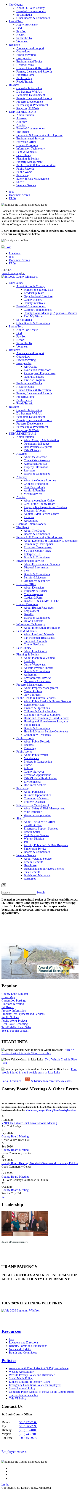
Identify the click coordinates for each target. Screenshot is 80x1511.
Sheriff (20, 182)
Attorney (21, 121)
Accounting (31, 520)
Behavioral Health (34, 704)
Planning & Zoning (27, 158)
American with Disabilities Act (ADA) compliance (38, 1368)
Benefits (28, 614)
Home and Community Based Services (46, 718)
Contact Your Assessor (37, 460)
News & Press (32, 694)
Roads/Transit (24, 81)
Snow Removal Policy (22, 1388)
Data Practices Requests (38, 447)
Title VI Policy (32, 450)
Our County (16, 4)
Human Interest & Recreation (33, 68)
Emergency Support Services (41, 828)
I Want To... (16, 21)
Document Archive (35, 785)
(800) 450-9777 (28, 1437)
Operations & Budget (36, 443)
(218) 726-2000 (28, 1422)
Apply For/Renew (27, 24)
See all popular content (14, 1030)
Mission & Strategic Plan (38, 289)
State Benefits (32, 872)
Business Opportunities (37, 795)
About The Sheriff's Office (39, 821)
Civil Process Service (36, 835)
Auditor (20, 125)
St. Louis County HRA (37, 550)
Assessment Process (35, 463)
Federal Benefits (33, 862)
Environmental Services (30, 138)
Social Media (24, 14)
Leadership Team (34, 293)
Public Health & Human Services (35, 165)
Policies (28, 768)
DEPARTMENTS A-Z (22, 111)
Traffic (28, 764)
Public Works (24, 171)
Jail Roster (7, 1007)
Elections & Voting (35, 510)
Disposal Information (36, 567)
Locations (14, 253)
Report (20, 34)
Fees (26, 570)
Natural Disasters (34, 376)
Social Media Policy (21, 1378)
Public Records (25, 168)
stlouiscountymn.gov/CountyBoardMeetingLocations (51, 1110)
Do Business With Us (29, 91)
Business (14, 84)
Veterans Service (26, 185)
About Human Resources (39, 607)
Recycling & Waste (27, 108)
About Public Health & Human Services (47, 701)
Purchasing (22, 175)
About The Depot (34, 530)
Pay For (21, 31)
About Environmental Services (42, 564)
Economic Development (30, 95)
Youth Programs (33, 594)
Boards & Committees (37, 473)
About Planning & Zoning (39, 657)
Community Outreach (36, 798)
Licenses (29, 517)
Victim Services (33, 493)
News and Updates (20, 1349)
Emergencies (23, 58)
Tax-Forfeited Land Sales (16, 1027)
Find (19, 28)
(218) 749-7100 (28, 1434)
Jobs (11, 191)
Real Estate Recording (14, 1023)
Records (28, 744)
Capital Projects (33, 691)
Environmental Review (37, 677)
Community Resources (37, 734)
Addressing (30, 674)
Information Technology (30, 148)
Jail (26, 841)
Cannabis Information (29, 88)
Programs (29, 470)
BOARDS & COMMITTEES (42, 600)
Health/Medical (25, 64)
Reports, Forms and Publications (28, 1345)
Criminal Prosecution (36, 483)
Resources (30, 878)
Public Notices (10, 1017)
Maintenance (31, 758)
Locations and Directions (23, 1342)
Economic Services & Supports (42, 714)
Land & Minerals (26, 151)
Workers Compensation (37, 815)
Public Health (32, 724)
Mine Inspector (32, 811)
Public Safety (24, 78)
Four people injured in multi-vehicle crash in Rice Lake (39, 1071)
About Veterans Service (38, 858)
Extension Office (26, 141)
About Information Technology (42, 627)
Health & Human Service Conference (46, 731)
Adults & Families (34, 490)
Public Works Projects (14, 1020)
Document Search (19, 195)
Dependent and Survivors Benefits (44, 868)
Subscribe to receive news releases (50, 1081)
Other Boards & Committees (33, 18)
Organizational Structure (38, 296)
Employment (31, 611)
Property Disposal (34, 801)
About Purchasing (34, 791)
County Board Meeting (15, 1136)
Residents (14, 44)
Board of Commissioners (31, 11)
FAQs (12, 198)
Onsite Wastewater (35, 664)
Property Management (29, 161)
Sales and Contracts (35, 641)
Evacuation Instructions (37, 370)
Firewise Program (34, 380)
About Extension (34, 587)
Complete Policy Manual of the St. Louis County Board (41, 1391)
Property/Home (25, 74)
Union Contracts (33, 621)
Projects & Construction (38, 761)
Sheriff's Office (33, 825)
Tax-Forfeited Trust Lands (39, 637)
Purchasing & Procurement (32, 105)
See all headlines (11, 1081)
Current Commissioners (38, 309)
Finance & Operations (37, 708)
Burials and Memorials (37, 875)
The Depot (22, 131)
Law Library (23, 155)
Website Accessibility (21, 1371)
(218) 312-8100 (28, 1430)
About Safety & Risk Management (44, 808)
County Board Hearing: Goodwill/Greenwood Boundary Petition (39, 1163)
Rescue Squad (32, 831)
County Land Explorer (14, 993)
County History (33, 299)
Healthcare (30, 865)
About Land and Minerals (39, 634)
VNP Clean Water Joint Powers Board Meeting (29, 1123)
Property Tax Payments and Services (45, 507)
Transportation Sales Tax (23, 1395)
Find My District (33, 316)
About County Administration (41, 440)
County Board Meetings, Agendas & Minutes (50, 313)
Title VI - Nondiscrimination (40, 778)
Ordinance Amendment (37, 681)
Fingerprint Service (35, 848)
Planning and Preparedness (39, 373)
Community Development (39, 544)
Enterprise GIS (32, 554)
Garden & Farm (33, 597)
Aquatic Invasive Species (38, 667)
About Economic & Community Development (51, 540)
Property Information (36, 467)
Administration (25, 115)
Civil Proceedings (34, 487)
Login (5, 1484)
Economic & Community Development (39, 135)
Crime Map (8, 997)
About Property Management (41, 687)
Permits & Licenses (35, 577)
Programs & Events (35, 590)
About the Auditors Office (39, 500)
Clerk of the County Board (39, 503)
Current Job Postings (13, 1000)
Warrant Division (34, 838)
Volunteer (22, 41)
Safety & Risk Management (32, 178)
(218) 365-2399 (28, 1426)
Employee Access (13, 1452)
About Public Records (37, 741)
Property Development (29, 101)
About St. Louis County (30, 7)
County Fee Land (34, 644)
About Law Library (35, 651)
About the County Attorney (40, 480)
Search (41, 892)
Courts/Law (23, 51)
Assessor (21, 118)
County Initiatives (34, 303)
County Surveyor (34, 771)
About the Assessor (35, 457)
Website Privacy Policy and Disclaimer (32, 1375)
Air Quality (30, 366)
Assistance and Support (30, 48)
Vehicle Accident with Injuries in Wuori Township (37, 1051)
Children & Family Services (40, 711)
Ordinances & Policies (37, 580)
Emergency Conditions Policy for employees (35, 1385)
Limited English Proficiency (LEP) (29, 1381)
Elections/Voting (26, 54)
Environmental (32, 781)
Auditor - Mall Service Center (41, 513)
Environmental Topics (29, 61)
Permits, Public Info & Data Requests (46, 845)
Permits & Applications (37, 775)
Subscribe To (24, 38)
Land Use (29, 661)
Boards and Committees (23, 1352)
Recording (30, 748)
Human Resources (27, 145)
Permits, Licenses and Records (34, 71)
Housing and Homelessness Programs (46, 721)
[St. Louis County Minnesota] (19, 276)
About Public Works (36, 754)
